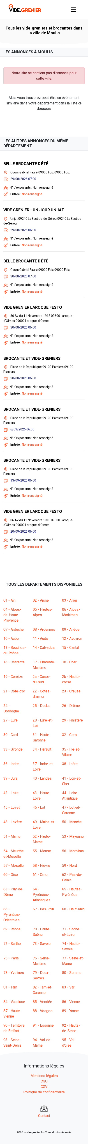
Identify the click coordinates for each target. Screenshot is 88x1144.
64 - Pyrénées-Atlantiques (41, 895)
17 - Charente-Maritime (44, 665)
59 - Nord (69, 865)
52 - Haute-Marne (42, 839)
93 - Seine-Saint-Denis (12, 1042)
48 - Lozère (12, 822)
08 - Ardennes (44, 629)
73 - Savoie (42, 943)
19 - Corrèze (13, 676)
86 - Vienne (71, 1002)
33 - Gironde (13, 749)
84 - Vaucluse (14, 1002)
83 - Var (68, 987)
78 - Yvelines (13, 973)
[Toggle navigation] (73, 9)
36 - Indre (11, 764)
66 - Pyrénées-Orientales (11, 915)
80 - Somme (71, 973)
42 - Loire (11, 793)
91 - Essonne (43, 1025)
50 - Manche (72, 822)
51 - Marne (12, 836)
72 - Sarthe (12, 943)
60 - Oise (10, 874)
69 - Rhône (12, 929)
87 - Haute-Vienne (12, 1013)
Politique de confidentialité (44, 1092)
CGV (44, 1087)
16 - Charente (14, 662)
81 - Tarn (10, 987)
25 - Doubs (41, 706)
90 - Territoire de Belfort (14, 1028)
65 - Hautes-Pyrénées (72, 892)
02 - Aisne (41, 600)
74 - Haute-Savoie (71, 946)
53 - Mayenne (73, 836)
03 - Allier (69, 600)
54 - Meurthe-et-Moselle (14, 853)
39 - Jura (10, 778)
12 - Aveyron (72, 638)
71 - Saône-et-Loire (71, 932)
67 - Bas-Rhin (43, 909)
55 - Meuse (42, 851)
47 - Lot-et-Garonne (71, 810)
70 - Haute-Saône (42, 932)
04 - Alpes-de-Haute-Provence (12, 615)
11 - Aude (40, 638)
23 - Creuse (71, 691)
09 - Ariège (70, 629)
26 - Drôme (71, 706)
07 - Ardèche (13, 629)
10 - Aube (11, 638)
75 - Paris (11, 958)
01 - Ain (9, 600)
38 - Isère (70, 764)
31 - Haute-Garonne (42, 737)
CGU (44, 1081)
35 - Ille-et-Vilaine (71, 752)
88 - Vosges (42, 1011)
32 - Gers (69, 735)
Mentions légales (44, 1076)
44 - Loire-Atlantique (70, 795)
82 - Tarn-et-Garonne (42, 990)
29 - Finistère (72, 720)
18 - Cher (69, 662)
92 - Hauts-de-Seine (71, 1028)
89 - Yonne (70, 1011)
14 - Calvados (44, 647)
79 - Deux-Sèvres (41, 975)
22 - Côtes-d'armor (42, 694)
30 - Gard (10, 735)
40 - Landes (42, 778)
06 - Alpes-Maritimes (71, 612)
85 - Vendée (42, 1002)
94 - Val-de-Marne (42, 1042)
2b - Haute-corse (71, 679)
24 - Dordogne (11, 708)
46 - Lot (39, 807)
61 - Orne (40, 874)
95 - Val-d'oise (69, 1042)
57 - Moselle (13, 865)
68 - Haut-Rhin (73, 909)
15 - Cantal (70, 647)
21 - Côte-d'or (14, 691)
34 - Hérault (42, 749)
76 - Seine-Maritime (41, 961)
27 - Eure (10, 720)
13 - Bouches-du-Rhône (14, 650)
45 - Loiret (11, 807)
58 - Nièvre (41, 865)
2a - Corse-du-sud (42, 679)
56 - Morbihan (73, 851)
